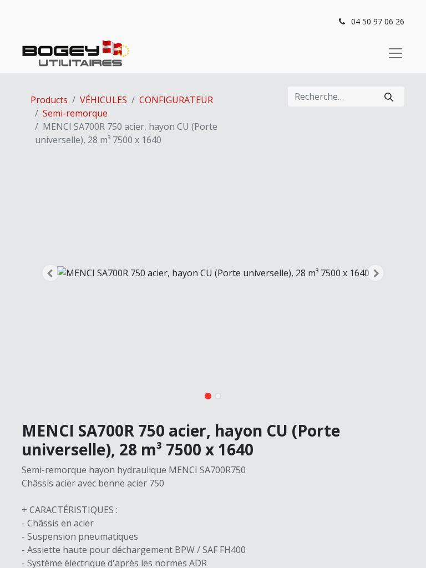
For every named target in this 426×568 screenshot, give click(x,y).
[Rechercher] (388, 96)
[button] (50, 273)
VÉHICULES (103, 100)
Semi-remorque (75, 113)
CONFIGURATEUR (176, 100)
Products (49, 100)
